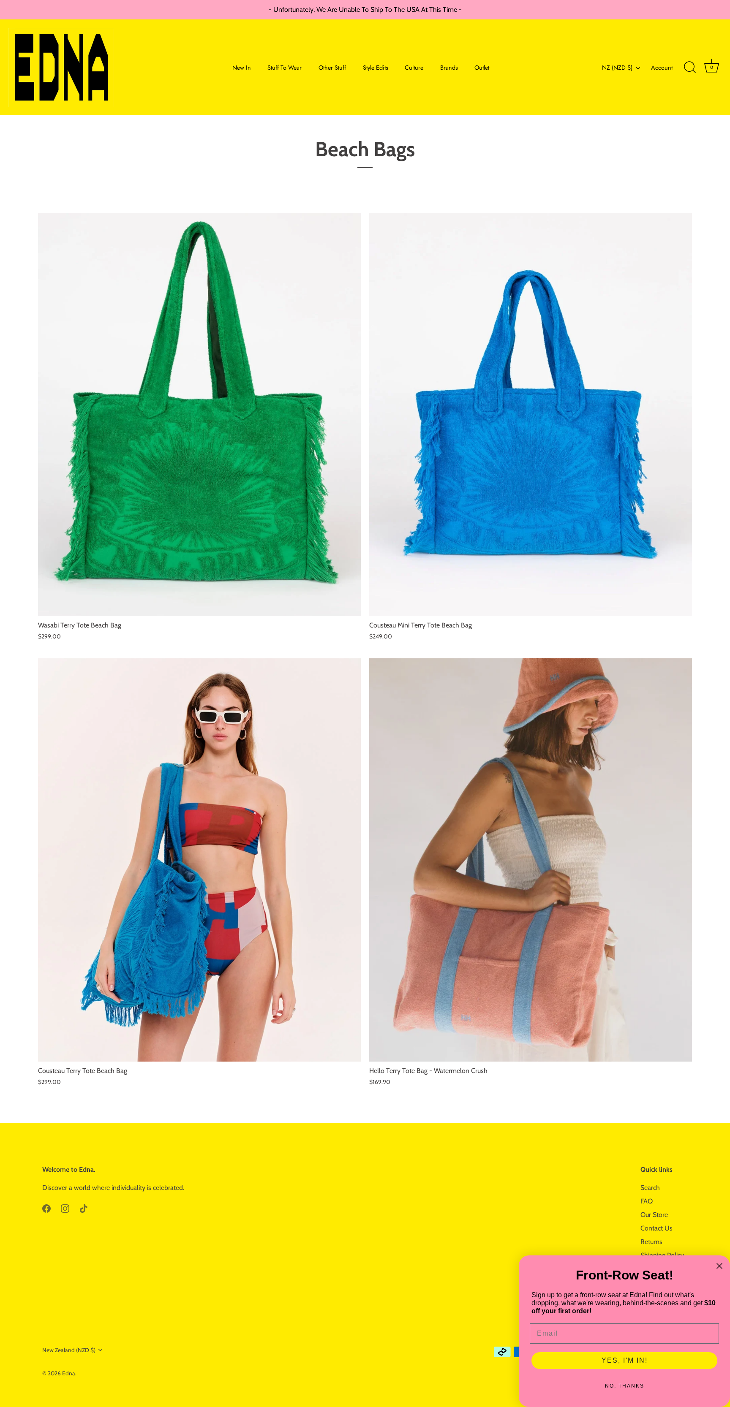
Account (662, 67)
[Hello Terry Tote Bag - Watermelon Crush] (530, 860)
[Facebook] (46, 1208)
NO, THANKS (624, 1386)
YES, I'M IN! (625, 1360)
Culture (414, 67)
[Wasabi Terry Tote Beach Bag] (199, 414)
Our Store (654, 1215)
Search (650, 1188)
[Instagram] (65, 1208)
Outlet (481, 67)
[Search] (690, 67)
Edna (68, 1373)
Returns (651, 1242)
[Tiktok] (83, 1208)
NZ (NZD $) (617, 67)
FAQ (646, 1201)
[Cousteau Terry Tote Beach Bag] (199, 860)
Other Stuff (332, 67)
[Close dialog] (719, 1266)
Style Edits (375, 67)
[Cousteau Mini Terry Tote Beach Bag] (530, 414)
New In (241, 67)
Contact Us (656, 1228)
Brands (449, 67)
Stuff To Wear (284, 67)
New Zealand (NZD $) (68, 1350)
